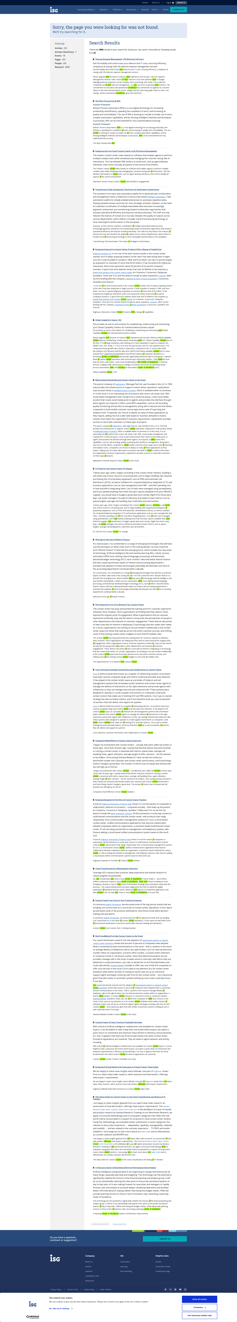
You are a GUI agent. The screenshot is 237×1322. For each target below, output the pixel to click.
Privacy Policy (55, 1289)
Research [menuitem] (145, 9)
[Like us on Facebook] (165, 1289)
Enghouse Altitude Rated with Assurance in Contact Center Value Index (126, 1067)
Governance (125, 1262)
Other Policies (105, 1289)
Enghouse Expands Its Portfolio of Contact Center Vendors (120, 800)
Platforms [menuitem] (117, 9)
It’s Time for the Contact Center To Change (113, 468)
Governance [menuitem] (131, 9)
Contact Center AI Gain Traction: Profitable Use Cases (118, 1022)
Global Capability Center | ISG (108, 320)
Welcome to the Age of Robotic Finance (112, 539)
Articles (158, 1262)
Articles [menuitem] (166, 9)
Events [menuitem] (154, 9)
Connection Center (163, 1266)
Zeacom (162, 276)
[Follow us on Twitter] (170, 1289)
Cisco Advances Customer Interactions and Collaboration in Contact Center (128, 670)
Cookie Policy (89, 1289)
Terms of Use (72, 1289)
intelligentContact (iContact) (125, 390)
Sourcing (123, 1266)
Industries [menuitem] (103, 9)
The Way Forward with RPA (107, 101)
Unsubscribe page (163, 1271)
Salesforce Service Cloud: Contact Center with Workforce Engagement (126, 151)
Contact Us (178, 10)
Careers (145, 2)
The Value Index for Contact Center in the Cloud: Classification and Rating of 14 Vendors (129, 1098)
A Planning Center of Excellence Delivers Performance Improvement (125, 1167)
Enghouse (157, 1071)
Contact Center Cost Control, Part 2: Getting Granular (118, 900)
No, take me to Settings (59, 1308)
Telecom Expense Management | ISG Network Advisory (119, 59)
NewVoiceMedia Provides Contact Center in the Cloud (119, 936)
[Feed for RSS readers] (185, 1289)
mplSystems (120, 384)
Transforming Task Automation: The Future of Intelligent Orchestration (127, 189)
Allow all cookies (199, 1299)
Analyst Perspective (113, 904)
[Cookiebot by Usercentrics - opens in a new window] (33, 1317)
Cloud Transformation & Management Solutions (116, 868)
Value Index (146, 1131)
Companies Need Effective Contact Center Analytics (118, 741)
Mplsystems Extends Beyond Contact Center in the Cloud (120, 380)
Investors (89, 1271)
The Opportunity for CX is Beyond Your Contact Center (119, 604)
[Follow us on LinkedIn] (175, 1289)
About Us (156, 2)
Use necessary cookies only (200, 1315)
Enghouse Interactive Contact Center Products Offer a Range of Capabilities (128, 249)
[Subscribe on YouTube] (180, 1289)
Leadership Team (92, 1276)
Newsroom (89, 1281)
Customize (198, 1307)
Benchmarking (126, 1271)
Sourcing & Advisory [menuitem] (85, 9)
